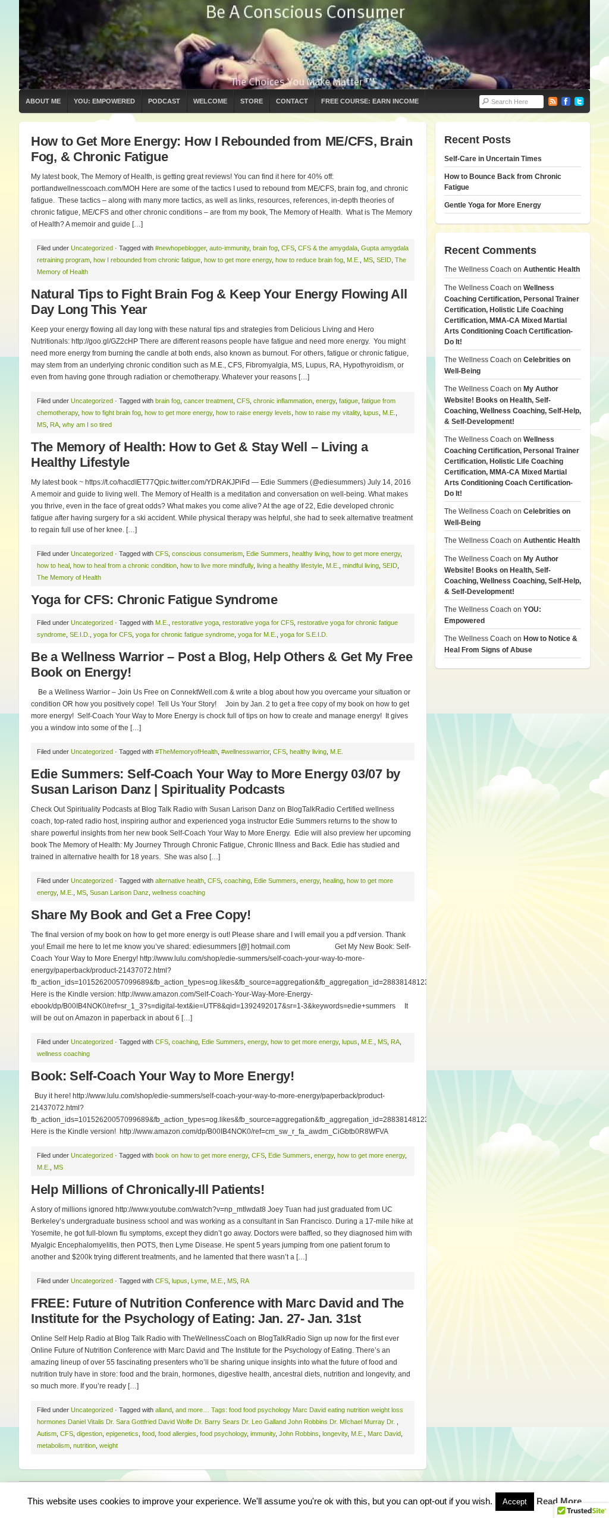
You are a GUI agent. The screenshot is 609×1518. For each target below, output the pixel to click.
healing (333, 880)
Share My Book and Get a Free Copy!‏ (141, 914)
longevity (334, 1433)
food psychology (223, 1433)
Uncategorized (92, 248)
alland (163, 1409)
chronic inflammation (282, 400)
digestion (89, 1433)
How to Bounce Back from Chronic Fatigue (502, 181)
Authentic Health (551, 269)
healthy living (310, 553)
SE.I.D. (80, 634)
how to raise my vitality (327, 412)
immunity (262, 1433)
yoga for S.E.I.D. (304, 634)
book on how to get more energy (201, 1155)
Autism (46, 1433)
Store (251, 101)
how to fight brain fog (111, 412)
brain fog (265, 248)
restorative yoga (195, 622)
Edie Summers (267, 553)
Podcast (164, 101)
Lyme (199, 1280)
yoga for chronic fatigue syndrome (185, 634)
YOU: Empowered (104, 101)
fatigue (348, 400)
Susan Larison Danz (119, 892)
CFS (287, 248)
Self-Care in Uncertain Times (493, 159)
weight (108, 1445)
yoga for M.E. (257, 634)
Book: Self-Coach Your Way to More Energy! (162, 1075)
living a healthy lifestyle (289, 565)
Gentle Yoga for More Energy (492, 205)
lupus (371, 412)
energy (325, 400)
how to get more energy (238, 259)
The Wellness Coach (304, 44)
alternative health (179, 880)
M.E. (353, 259)
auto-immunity (229, 248)
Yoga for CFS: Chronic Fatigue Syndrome (154, 599)
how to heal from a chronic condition (125, 565)
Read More (559, 1501)
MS (368, 259)
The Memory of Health (69, 577)
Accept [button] (515, 1501)
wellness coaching (178, 892)
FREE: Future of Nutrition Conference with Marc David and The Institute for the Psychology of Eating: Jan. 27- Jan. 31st (217, 1311)
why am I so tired (87, 424)
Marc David (384, 1433)
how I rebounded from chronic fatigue (146, 259)
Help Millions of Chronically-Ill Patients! (147, 1189)
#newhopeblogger (180, 248)
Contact (292, 101)
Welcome (210, 101)
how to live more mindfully (216, 565)
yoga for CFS (112, 634)
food (148, 1433)
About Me (43, 101)
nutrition (84, 1445)
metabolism (53, 1445)
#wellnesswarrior (245, 751)
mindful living (361, 565)
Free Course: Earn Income (370, 101)
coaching (237, 880)
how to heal (53, 565)
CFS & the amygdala (327, 248)
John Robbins (299, 1433)
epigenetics (122, 1433)
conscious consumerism (207, 553)
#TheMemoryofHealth (186, 751)
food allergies (177, 1433)
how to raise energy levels (253, 412)
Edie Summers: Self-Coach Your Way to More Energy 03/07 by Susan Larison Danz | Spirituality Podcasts (215, 781)
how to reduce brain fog (309, 259)
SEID (383, 259)
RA (54, 424)
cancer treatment (208, 400)
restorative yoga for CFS (258, 622)
